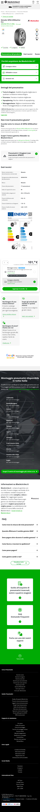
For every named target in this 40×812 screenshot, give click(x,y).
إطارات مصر (20, 788)
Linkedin (20, 770)
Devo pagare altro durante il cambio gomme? (19, 538)
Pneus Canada (20, 784)
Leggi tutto (4, 115)
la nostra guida (31, 130)
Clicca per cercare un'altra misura (11, 25)
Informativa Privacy (20, 751)
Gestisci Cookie (20, 799)
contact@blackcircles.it (9, 799)
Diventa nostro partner (20, 739)
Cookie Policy (6, 800)
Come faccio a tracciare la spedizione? (16, 544)
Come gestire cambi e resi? (12, 557)
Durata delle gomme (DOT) (20, 713)
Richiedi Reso (20, 741)
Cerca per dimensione (20, 690)
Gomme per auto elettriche (20, 681)
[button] (2, 2)
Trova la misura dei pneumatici (20, 701)
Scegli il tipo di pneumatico (20, 705)
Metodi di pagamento (20, 733)
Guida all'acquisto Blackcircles (20, 699)
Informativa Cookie (20, 753)
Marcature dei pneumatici (20, 709)
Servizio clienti (20, 731)
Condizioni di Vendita (20, 749)
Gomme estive (20, 675)
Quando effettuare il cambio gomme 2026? (18, 531)
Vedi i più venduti (27, 316)
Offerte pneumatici (20, 715)
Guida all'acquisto (20, 725)
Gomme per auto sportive (20, 683)
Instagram (20, 768)
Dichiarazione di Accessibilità (20, 757)
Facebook (20, 766)
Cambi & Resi (20, 737)
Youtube (20, 772)
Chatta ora (6, 343)
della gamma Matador (24, 140)
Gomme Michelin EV (20, 687)
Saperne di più (11, 273)
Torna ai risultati (7, 16)
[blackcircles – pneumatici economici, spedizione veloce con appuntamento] (12, 2)
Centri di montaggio (20, 727)
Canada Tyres (20, 782)
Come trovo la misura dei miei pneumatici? (18, 525)
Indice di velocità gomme (20, 707)
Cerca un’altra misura (9, 314)
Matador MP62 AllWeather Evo (24, 128)
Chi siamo (20, 723)
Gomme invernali (20, 679)
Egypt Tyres (20, 786)
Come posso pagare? (9, 550)
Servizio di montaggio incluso (20, 729)
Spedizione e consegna (20, 735)
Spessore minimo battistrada (20, 711)
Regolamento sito (20, 755)
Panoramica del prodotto (11, 54)
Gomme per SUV (20, 685)
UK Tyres (20, 780)
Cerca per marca (20, 688)
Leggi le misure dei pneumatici (20, 703)
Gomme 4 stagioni (20, 677)
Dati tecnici (28, 54)
